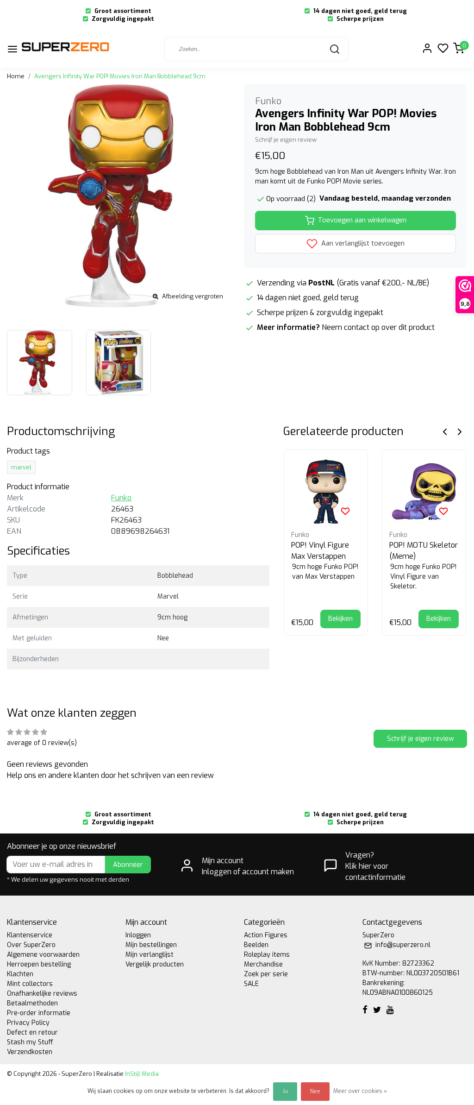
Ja (285, 1091)
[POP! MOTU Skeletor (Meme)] (424, 491)
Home (16, 76)
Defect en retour (32, 1032)
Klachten (20, 974)
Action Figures (265, 935)
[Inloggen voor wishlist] (345, 511)
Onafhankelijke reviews (42, 993)
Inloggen (138, 935)
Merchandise (263, 964)
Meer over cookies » (360, 1091)
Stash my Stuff (30, 1042)
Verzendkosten (29, 1052)
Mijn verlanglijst (149, 954)
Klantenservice (29, 935)
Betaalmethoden (32, 1003)
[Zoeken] (334, 49)
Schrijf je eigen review (286, 140)
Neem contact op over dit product (378, 327)
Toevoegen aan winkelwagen (362, 220)
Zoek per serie (266, 974)
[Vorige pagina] (444, 431)
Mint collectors (30, 983)
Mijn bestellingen (151, 945)
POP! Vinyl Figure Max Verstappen (320, 550)
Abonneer (128, 864)
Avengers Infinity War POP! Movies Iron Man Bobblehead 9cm (120, 76)
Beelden (256, 945)
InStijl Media (141, 1074)
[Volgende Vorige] (459, 431)
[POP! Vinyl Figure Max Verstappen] (326, 491)
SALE (251, 983)
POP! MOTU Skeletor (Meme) (423, 550)
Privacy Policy (28, 1022)
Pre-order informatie (38, 1013)
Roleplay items (267, 954)
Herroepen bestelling (39, 964)
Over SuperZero (31, 945)
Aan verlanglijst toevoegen (362, 243)
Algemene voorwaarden (43, 954)
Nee (315, 1091)
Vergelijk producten (154, 964)
